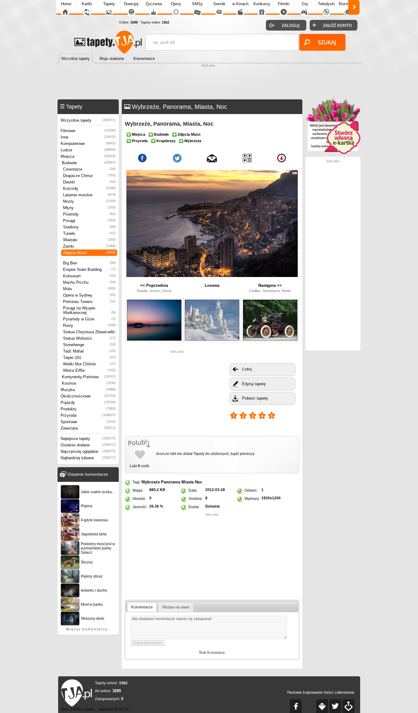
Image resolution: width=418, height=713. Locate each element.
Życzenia (154, 4)
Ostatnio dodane (88, 445)
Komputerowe (88, 143)
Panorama (170, 482)
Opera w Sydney (89, 295)
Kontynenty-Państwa (89, 377)
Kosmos (89, 383)
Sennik (219, 4)
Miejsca (88, 156)
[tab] (142, 607)
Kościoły (89, 188)
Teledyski (326, 4)
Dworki (89, 182)
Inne (88, 137)
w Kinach (240, 4)
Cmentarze (89, 169)
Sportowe (88, 421)
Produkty (88, 409)
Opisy (176, 4)
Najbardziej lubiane (88, 458)
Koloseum (89, 276)
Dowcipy (131, 4)
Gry (305, 4)
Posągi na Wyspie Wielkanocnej (89, 310)
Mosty (89, 201)
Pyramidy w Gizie (89, 319)
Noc (198, 482)
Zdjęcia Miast (89, 252)
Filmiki (283, 4)
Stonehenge (89, 344)
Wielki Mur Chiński (89, 364)
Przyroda (88, 415)
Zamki (89, 246)
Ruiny (89, 325)
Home (66, 4)
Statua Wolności (89, 338)
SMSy (197, 4)
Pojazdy (88, 402)
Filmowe (88, 130)
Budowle (89, 163)
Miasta (187, 482)
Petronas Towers (89, 301)
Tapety (109, 4)
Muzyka (88, 389)
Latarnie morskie (89, 195)
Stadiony (89, 227)
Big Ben (89, 263)
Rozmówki (348, 4)
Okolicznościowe (88, 396)
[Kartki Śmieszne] (332, 153)
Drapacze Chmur (89, 175)
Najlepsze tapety (88, 438)
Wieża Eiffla (89, 370)
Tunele (89, 233)
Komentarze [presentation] (142, 607)
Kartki (87, 4)
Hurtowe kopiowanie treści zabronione (320, 692)
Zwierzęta (88, 428)
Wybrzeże (150, 482)
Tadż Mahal (89, 351)
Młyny (89, 207)
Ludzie (88, 150)
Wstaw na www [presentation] (175, 607)
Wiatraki (89, 240)
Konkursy (261, 4)
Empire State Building (89, 269)
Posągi (89, 220)
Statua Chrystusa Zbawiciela (89, 332)
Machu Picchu (89, 282)
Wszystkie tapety (88, 120)
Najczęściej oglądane (88, 451)
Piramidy (89, 214)
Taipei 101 (89, 357)
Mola (89, 288)
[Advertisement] (209, 82)
